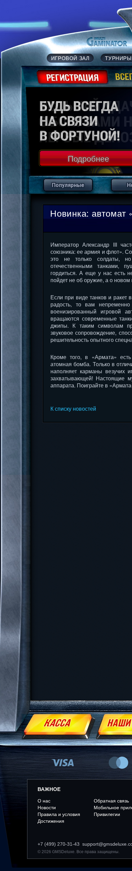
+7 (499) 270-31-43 (59, 844)
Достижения (51, 821)
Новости (47, 807)
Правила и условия (59, 814)
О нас (44, 801)
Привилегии (107, 814)
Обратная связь (111, 801)
